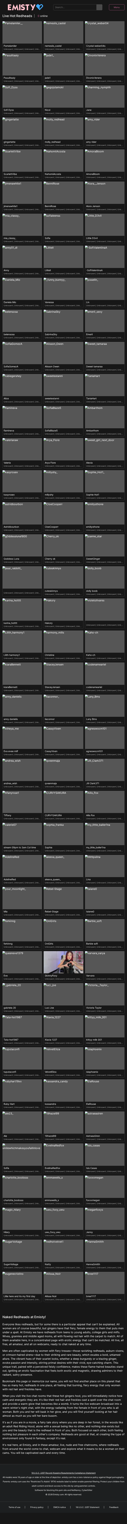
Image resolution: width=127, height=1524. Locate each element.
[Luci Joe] (63, 994)
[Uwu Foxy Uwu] (63, 1219)
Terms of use (14, 1507)
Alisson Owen (52, 366)
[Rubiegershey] (22, 385)
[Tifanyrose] (22, 802)
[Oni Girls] (63, 930)
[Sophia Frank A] (63, 834)
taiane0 (90, 911)
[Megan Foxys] (105, 1219)
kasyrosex (9, 494)
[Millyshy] (63, 481)
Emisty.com (58, 1494)
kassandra (50, 1104)
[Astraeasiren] (105, 1122)
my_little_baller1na (96, 847)
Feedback (114, 1507)
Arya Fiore (50, 462)
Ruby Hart (9, 1104)
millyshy (49, 494)
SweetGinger (93, 558)
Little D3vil (92, 238)
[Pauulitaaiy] (22, 64)
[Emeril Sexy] (105, 321)
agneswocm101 (94, 751)
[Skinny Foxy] (63, 962)
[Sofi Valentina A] (105, 257)
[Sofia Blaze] (63, 417)
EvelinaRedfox (52, 1168)
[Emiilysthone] (105, 513)
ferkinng (8, 943)
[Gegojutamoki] (63, 96)
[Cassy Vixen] (63, 738)
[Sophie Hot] (105, 481)
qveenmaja (51, 783)
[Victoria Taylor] (105, 994)
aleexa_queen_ (53, 879)
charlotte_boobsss (13, 1200)
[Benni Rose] (63, 193)
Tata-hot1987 (11, 1039)
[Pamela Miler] (22, 32)
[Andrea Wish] (22, 770)
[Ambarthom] (105, 417)
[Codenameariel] (105, 673)
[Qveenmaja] (63, 770)
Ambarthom (92, 430)
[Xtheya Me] (22, 738)
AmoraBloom (93, 174)
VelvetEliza (50, 1072)
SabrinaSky (51, 334)
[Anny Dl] (22, 257)
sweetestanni (52, 398)
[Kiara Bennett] (22, 673)
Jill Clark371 (92, 783)
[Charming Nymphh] (105, 96)
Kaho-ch (90, 655)
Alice (6, 398)
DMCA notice (59, 1507)
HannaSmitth (93, 1264)
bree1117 (91, 1296)
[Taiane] (105, 898)
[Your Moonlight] (22, 898)
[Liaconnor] (63, 706)
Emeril (89, 334)
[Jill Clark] (105, 770)
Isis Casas (91, 1168)
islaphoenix (92, 1072)
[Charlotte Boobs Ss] (22, 1187)
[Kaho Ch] (105, 642)
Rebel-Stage (51, 911)
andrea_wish (10, 783)
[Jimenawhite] (22, 193)
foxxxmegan (93, 1200)
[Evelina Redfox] (63, 1154)
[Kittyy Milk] (105, 1026)
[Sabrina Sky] (63, 321)
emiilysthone (93, 527)
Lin (87, 302)
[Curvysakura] (63, 802)
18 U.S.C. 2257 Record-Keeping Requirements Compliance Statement (63, 1473)
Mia (5, 911)
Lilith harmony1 (12, 655)
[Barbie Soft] (105, 930)
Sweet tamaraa (94, 366)
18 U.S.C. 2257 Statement (87, 1507)
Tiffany (7, 815)
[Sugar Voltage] (22, 1251)
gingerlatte (9, 142)
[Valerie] (22, 834)
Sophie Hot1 (92, 494)
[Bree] (105, 1283)
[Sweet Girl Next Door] (105, 449)
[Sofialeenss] (63, 225)
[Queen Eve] (22, 962)
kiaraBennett (10, 687)
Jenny (89, 1232)
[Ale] (22, 1122)
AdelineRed (10, 879)
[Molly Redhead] (63, 128)
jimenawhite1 (11, 206)
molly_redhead (53, 142)
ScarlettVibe (10, 174)
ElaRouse (91, 1104)
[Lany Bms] (105, 706)
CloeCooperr (51, 527)
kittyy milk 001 (94, 1039)
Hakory (49, 623)
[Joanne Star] (105, 545)
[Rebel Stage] (63, 898)
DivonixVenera (94, 78)
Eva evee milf (11, 751)
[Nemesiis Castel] (63, 32)
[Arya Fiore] (63, 449)
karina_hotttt (10, 623)
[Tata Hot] (22, 1026)
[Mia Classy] (22, 225)
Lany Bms (91, 719)
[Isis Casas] (105, 1154)
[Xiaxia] (63, 1026)
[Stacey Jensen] (63, 673)
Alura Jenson (93, 206)
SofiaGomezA (11, 366)
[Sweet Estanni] (63, 385)
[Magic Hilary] (22, 1219)
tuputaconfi (10, 1072)
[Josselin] (105, 289)
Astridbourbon (11, 527)
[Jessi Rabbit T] (22, 577)
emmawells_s (52, 1200)
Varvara (90, 975)
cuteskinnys (51, 591)
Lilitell (48, 270)
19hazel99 (50, 1136)
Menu (117, 7)
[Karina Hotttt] (22, 609)
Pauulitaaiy (9, 78)
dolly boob (92, 591)
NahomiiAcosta (53, 174)
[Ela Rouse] (105, 1090)
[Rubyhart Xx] (22, 1090)
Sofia (47, 238)
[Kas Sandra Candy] (63, 1090)
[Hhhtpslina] (105, 866)
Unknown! (8, 49)
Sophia (48, 847)
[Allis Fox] (105, 802)
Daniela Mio (10, 302)
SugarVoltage (11, 1264)
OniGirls (49, 943)
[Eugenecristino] (22, 1283)
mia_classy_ (10, 238)
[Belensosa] (22, 321)
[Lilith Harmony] (22, 642)
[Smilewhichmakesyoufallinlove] (22, 1154)
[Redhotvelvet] (63, 1251)
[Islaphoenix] (105, 1058)
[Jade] (63, 64)
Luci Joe (49, 1007)
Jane (88, 110)
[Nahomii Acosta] (63, 160)
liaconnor (50, 719)
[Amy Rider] (105, 128)
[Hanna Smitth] (105, 1251)
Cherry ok (50, 558)
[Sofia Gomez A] (22, 353)
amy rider (91, 142)
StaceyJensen (52, 687)
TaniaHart (91, 398)
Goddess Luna (11, 558)
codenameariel (94, 687)
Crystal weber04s (95, 46)
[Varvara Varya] (105, 962)
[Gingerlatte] (22, 128)
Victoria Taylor (94, 1007)
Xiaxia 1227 (51, 1039)
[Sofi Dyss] (22, 96)
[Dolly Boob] (105, 577)
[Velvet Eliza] (63, 1058)
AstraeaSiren (93, 1136)
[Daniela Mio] (22, 289)
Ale (5, 1136)
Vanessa (49, 302)
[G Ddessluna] (22, 545)
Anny (6, 270)
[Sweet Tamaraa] (105, 353)
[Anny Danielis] (22, 706)
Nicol (47, 110)
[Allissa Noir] (63, 1283)
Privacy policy (36, 1507)
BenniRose (50, 206)
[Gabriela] (22, 994)
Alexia (89, 462)
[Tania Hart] (105, 385)
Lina (88, 879)
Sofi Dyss (9, 110)
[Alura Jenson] (105, 193)
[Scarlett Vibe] (22, 160)
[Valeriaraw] (22, 449)
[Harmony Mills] (63, 642)
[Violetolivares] (105, 609)
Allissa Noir (51, 1296)
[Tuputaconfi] (22, 1058)
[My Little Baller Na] (105, 834)
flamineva (9, 430)
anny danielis (11, 719)
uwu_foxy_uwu (52, 1232)
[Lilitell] (63, 257)
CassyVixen (51, 751)
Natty (48, 1264)
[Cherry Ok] (63, 545)
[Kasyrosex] (22, 481)
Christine (49, 655)
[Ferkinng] (22, 930)
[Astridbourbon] (22, 513)
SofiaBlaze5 (51, 430)
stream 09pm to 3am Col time (20, 847)
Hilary (7, 1232)
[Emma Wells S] (63, 1187)
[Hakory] (63, 609)
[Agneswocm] (105, 738)
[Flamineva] (22, 417)
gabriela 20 (10, 1007)
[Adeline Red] (22, 866)
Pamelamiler (10, 46)
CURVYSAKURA (53, 815)
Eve (6, 975)
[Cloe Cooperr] (63, 513)
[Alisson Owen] (63, 353)
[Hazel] (63, 1122)
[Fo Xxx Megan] (105, 1187)
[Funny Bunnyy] (63, 289)
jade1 (48, 78)
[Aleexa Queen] (63, 866)
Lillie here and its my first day (19, 1296)
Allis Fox (90, 815)
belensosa (9, 334)
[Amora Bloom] (105, 160)
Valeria (7, 462)
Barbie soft (92, 943)
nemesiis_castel (53, 46)
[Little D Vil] (105, 225)
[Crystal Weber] (105, 32)
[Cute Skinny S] (63, 577)
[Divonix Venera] (105, 64)
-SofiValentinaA (94, 270)
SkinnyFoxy (51, 975)
